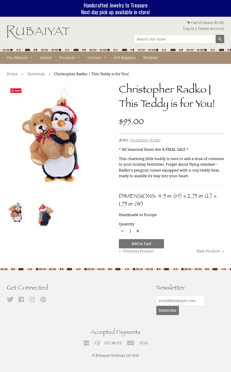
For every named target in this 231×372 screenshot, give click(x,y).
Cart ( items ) (207, 22)
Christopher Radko (144, 140)
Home (12, 74)
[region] (115, 8)
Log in (188, 28)
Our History (17, 57)
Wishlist (150, 57)
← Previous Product (136, 251)
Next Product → (210, 251)
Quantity (126, 224)
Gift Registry (125, 57)
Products (67, 57)
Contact (95, 57)
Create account (211, 28)
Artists (46, 57)
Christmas (36, 74)
